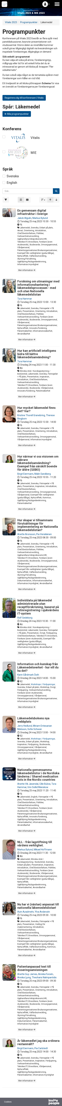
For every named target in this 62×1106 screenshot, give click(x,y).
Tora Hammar (24, 298)
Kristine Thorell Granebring (31, 415)
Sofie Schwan (34, 729)
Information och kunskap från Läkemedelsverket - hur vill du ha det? (38, 667)
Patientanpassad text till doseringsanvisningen (34, 968)
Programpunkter (29, 22)
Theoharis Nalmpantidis (44, 977)
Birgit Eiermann (25, 474)
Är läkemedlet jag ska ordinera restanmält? (38, 1042)
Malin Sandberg (42, 474)
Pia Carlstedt (41, 1048)
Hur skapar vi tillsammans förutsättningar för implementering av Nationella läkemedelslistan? (37, 525)
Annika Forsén (45, 974)
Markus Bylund (40, 218)
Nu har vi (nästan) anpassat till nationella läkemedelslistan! (38, 906)
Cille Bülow (44, 784)
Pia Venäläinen (44, 534)
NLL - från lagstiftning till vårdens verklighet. (34, 843)
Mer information (25, 270)
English (12, 183)
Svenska (13, 176)
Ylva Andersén (42, 911)
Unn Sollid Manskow (37, 787)
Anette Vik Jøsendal (27, 784)
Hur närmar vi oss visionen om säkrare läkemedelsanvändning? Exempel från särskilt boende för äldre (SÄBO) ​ (38, 463)
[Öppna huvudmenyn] (57, 4)
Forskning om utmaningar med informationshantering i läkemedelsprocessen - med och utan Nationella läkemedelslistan (38, 288)
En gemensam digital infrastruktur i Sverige (32, 212)
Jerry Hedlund (24, 725)
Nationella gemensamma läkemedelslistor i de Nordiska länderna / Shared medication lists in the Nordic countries (38, 774)
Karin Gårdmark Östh (28, 674)
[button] (46, 4)
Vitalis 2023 (11, 22)
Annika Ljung (24, 977)
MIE (34, 153)
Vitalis (35, 138)
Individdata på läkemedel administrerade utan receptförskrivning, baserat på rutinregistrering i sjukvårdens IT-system (38, 607)
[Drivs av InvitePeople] (45, 1102)
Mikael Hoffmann (43, 849)
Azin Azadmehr (25, 911)
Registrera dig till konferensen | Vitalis (24, 97)
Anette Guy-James (27, 974)
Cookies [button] (8, 1102)
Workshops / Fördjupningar (43, 684)
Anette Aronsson (26, 534)
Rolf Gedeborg (24, 617)
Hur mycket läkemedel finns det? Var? (36, 409)
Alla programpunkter (18, 114)
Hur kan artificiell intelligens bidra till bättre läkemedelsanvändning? (36, 354)
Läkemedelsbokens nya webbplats (33, 719)
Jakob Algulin (24, 218)
